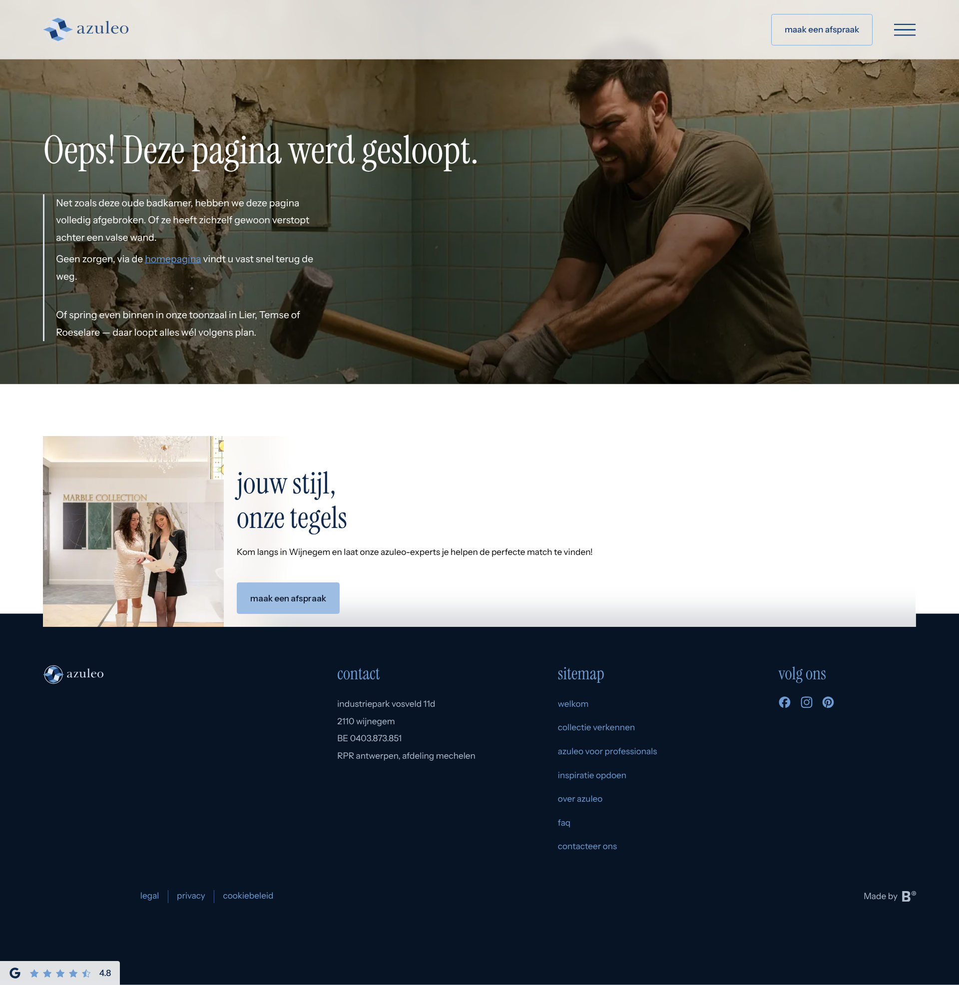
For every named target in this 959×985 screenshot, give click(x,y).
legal (149, 896)
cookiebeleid (248, 896)
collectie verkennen (596, 727)
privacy (191, 896)
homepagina (173, 259)
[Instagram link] (806, 705)
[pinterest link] (828, 705)
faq (564, 823)
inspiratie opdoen (592, 775)
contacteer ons (587, 846)
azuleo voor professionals (607, 751)
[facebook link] (784, 705)
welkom (573, 704)
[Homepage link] (86, 29)
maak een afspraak (822, 29)
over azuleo (580, 799)
